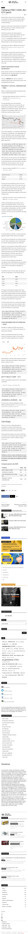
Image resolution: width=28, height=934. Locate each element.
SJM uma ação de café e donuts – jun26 (9, 867)
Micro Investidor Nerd (7, 743)
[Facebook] (2, 913)
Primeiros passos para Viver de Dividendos (13, 567)
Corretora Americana (14, 823)
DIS (14, 644)
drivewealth (19, 646)
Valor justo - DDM (8, 698)
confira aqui (4, 439)
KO (8, 653)
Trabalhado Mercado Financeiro (9, 734)
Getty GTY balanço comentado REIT (11, 385)
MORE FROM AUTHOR (17, 510)
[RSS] (2, 916)
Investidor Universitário (7, 745)
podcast (13, 666)
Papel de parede (6, 661)
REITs (4, 670)
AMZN (11, 641)
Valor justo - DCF (8, 694)
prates (4, 668)
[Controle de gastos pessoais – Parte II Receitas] (5, 833)
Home (2, 5)
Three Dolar (4, 757)
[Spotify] (2, 917)
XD (3, 579)
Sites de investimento (9, 701)
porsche (19, 666)
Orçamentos (6, 574)
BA (22, 641)
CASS (6, 490)
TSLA (16, 672)
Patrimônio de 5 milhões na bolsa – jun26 (10, 876)
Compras (11, 5)
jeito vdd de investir (19, 651)
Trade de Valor (7, 673)
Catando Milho (5, 737)
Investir (6, 5)
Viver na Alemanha (11, 675)
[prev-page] (2, 534)
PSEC (15, 490)
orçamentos (10, 659)
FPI (16, 648)
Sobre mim (5, 577)
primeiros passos (13, 668)
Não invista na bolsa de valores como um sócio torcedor (17, 842)
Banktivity (12, 834)
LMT (13, 653)
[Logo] (13, 2)
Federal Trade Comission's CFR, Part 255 (17, 795)
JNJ (12, 490)
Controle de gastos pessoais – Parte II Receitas (16, 833)
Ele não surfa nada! (6, 726)
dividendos (8, 646)
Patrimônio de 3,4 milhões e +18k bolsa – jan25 (20, 505)
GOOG (21, 648)
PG (3, 666)
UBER (22, 673)
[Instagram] (2, 914)
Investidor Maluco (6, 732)
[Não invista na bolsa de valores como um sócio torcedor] (5, 843)
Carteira (5, 570)
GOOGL (4, 650)
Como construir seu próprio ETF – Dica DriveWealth (17, 822)
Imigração (10, 650)
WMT (20, 675)
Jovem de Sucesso (6, 730)
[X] (2, 918)
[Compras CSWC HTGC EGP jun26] (4, 522)
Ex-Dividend (7, 687)
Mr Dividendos (5, 728)
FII (11, 648)
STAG (10, 670)
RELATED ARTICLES (6, 510)
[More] (16, 496)
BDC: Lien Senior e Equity (12, 199)
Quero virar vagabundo (7, 753)
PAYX (20, 664)
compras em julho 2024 (7, 329)
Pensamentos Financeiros (8, 720)
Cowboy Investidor (6, 739)
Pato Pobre (4, 724)
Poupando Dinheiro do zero (8, 741)
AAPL (4, 641)
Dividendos (5, 572)
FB (8, 648)
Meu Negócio (19, 655)
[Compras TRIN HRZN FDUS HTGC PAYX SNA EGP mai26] (4, 528)
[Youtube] (2, 920)
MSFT (4, 657)
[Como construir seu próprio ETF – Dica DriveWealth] (5, 823)
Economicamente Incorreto (8, 722)
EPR (3, 648)
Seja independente (6, 747)
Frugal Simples (5, 751)
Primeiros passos (8, 691)
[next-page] (4, 534)
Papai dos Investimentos (7, 749)
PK (7, 666)
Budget (5, 644)
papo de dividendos (9, 664)
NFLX (8, 657)
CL (10, 644)
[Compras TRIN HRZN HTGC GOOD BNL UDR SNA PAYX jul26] (4, 515)
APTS (17, 641)
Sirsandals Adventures (7, 755)
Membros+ (7, 655)
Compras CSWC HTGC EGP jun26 (17, 520)
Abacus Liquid (5, 718)
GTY (9, 490)
